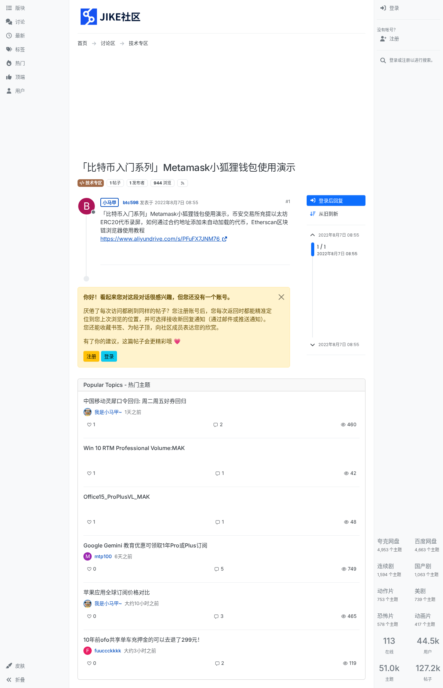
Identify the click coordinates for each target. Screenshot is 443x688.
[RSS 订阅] (182, 183)
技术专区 (93, 182)
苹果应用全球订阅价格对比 (116, 592)
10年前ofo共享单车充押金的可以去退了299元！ (143, 639)
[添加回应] (233, 256)
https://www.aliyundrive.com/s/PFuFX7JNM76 (160, 238)
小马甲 (109, 202)
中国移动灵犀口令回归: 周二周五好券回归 (134, 401)
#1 (288, 201)
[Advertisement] (256, 104)
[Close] (281, 297)
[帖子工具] (284, 256)
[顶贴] (247, 256)
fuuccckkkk (107, 650)
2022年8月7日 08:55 (176, 202)
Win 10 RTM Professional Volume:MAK (134, 448)
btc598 (130, 202)
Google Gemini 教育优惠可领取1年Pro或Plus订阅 (145, 545)
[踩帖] (270, 256)
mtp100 (103, 556)
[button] (34, 665)
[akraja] (87, 460)
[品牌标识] (111, 16)
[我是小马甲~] (87, 603)
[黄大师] (87, 412)
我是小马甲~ (108, 412)
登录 (109, 356)
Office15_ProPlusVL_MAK (116, 496)
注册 (91, 356)
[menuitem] (408, 8)
